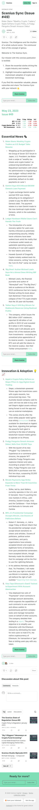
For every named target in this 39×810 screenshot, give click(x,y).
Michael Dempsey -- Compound (13, 756)
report (21, 621)
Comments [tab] (6, 686)
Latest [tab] (9, 712)
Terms (31, 793)
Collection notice (19, 795)
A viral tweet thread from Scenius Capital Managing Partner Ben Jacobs (13, 741)
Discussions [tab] (18, 712)
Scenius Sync (7, 9)
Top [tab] (4, 712)
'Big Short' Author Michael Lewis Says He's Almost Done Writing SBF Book (20, 272)
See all (5, 766)
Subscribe (27, 3)
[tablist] (11, 686)
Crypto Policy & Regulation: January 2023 (14, 724)
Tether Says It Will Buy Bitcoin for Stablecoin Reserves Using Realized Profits (21, 308)
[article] (19, 723)
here (10, 266)
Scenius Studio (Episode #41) (14, 753)
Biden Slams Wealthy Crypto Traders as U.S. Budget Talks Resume (17, 144)
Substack (9, 806)
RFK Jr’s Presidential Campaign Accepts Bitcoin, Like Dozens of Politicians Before (19, 516)
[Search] (35, 712)
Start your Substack (14, 800)
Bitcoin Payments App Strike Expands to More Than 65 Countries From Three (21, 483)
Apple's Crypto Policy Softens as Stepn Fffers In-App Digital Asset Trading (20, 382)
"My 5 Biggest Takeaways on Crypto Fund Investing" (14, 736)
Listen (34, 31)
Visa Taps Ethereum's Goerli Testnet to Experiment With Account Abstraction (21, 586)
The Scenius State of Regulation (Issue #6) (11, 719)
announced (23, 421)
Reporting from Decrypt (26, 580)
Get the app (30, 800)
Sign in (34, 3)
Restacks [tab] (15, 686)
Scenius (9, 30)
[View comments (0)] (11, 37)
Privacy (25, 793)
